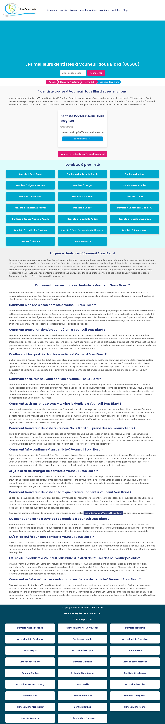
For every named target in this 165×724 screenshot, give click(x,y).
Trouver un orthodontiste (83, 10)
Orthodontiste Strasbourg (30, 684)
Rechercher (96, 72)
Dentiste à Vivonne (30, 241)
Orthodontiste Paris (30, 661)
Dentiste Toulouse (30, 718)
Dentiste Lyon (30, 650)
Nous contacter (92, 613)
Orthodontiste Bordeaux (30, 639)
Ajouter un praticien (109, 10)
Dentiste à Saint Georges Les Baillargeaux (82, 230)
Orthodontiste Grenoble (135, 639)
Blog (125, 10)
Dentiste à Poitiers (134, 174)
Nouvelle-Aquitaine (69, 82)
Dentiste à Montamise (134, 185)
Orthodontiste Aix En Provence (82, 627)
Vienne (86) (90, 82)
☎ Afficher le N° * (83, 138)
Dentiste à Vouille (82, 207)
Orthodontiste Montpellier (30, 706)
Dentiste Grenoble (82, 639)
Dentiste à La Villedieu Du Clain (30, 230)
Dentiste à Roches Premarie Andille (30, 219)
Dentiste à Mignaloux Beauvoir (30, 207)
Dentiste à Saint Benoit (30, 174)
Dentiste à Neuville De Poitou (82, 219)
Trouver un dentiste (57, 10)
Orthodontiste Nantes (82, 673)
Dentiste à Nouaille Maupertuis (134, 219)
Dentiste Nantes (30, 673)
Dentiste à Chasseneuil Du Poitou (134, 207)
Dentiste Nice (30, 695)
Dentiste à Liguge (82, 185)
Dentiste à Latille (82, 241)
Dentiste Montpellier (135, 695)
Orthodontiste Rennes (135, 706)
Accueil (52, 82)
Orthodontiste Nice (82, 695)
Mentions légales (73, 613)
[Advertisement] (82, 42)
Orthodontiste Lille (135, 684)
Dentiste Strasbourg (135, 673)
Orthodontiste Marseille (134, 661)
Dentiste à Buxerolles (30, 196)
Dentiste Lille (82, 684)
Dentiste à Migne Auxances (30, 185)
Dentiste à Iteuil (134, 196)
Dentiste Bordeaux (135, 627)
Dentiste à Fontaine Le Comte (82, 174)
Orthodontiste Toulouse (82, 718)
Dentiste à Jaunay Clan (134, 230)
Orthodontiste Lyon (82, 650)
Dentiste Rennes (82, 706)
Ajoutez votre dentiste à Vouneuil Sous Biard (82, 154)
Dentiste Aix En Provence (30, 627)
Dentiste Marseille (82, 661)
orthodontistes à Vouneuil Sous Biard (103, 513)
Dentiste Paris (135, 650)
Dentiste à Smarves (82, 196)
